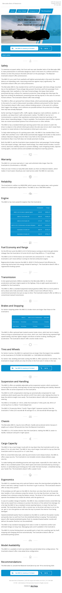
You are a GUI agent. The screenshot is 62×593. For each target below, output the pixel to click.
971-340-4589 (57, 5)
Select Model (22, 11)
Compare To (33, 11)
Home (12, 11)
